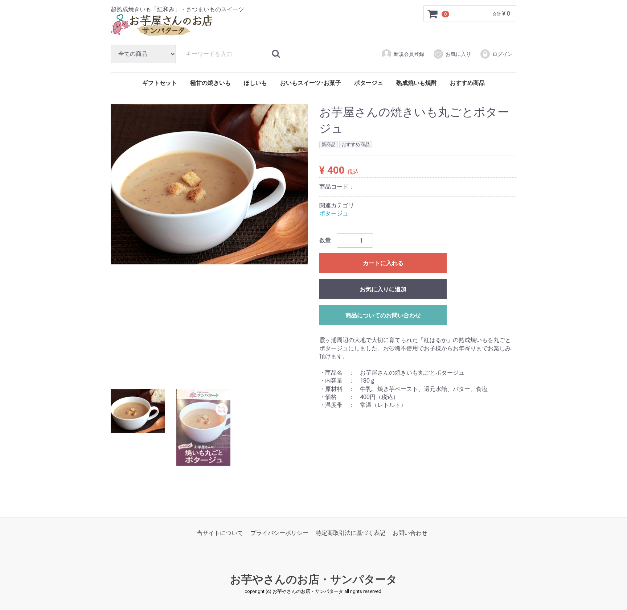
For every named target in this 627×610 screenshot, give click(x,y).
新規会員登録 (409, 54)
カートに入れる (383, 263)
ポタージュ (368, 82)
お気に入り (458, 54)
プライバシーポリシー (279, 532)
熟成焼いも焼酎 (416, 82)
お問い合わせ (410, 532)
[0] (433, 14)
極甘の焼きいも (210, 82)
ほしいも (255, 82)
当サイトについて (220, 532)
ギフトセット (159, 82)
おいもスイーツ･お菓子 (310, 82)
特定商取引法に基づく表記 (350, 532)
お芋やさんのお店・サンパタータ (313, 579)
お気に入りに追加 (383, 289)
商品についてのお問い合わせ (383, 315)
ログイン (502, 54)
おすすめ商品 (467, 82)
